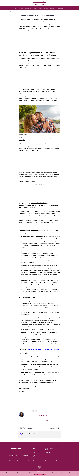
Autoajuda (52, 8)
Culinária (46, 8)
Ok (34, 474)
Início (15, 8)
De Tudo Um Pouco (59, 8)
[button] (20, 411)
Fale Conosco (47, 452)
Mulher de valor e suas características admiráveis (43, 349)
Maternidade (20, 8)
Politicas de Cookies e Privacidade (49, 449)
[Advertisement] (39, 42)
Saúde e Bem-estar (28, 8)
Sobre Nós (47, 450)
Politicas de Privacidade (41, 474)
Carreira (40, 8)
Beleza (35, 8)
